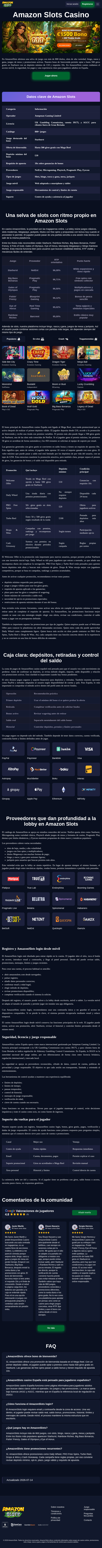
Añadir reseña (84, 1212)
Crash (61, 339)
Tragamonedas (86, 339)
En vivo (36, 339)
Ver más (51, 1328)
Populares (11, 339)
